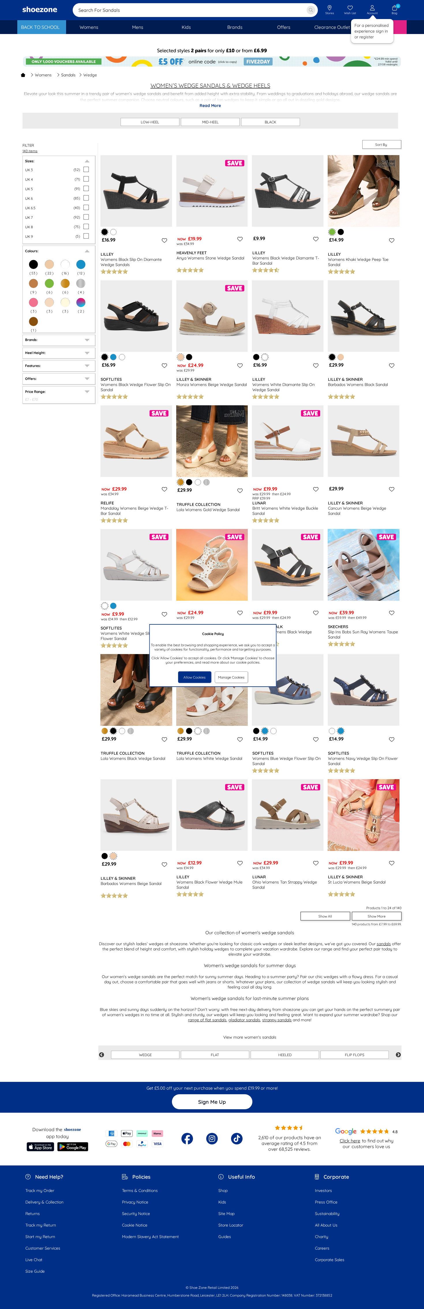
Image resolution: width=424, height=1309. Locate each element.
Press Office (326, 1202)
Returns (32, 1213)
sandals (384, 943)
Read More (210, 105)
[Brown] (33, 321)
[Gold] (65, 283)
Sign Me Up (212, 1102)
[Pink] (33, 302)
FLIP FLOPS (354, 1054)
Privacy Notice (135, 1202)
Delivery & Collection (44, 1202)
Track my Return (40, 1225)
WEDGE (145, 1054)
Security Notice (136, 1213)
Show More (377, 916)
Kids (222, 1202)
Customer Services (42, 1248)
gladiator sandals (244, 1019)
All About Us (326, 1225)
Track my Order (39, 1190)
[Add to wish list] (163, 240)
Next (398, 1055)
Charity (321, 1236)
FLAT (215, 1054)
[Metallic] (80, 283)
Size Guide (35, 1271)
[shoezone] (39, 10)
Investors (323, 1190)
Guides (224, 1236)
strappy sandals (277, 1019)
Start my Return (40, 1236)
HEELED (285, 1054)
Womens (43, 75)
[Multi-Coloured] (80, 302)
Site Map (226, 1213)
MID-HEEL (210, 122)
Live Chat (33, 1259)
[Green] (49, 283)
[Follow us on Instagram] (212, 1138)
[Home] (23, 75)
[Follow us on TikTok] (237, 1138)
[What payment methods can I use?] (134, 1138)
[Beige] (341, 357)
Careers (322, 1248)
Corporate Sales (329, 1259)
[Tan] (33, 283)
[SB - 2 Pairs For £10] (212, 51)
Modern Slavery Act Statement (150, 1236)
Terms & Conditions (140, 1190)
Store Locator (230, 1225)
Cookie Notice (134, 1225)
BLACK (270, 122)
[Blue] (113, 357)
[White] (113, 232)
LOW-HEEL (150, 122)
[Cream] (65, 302)
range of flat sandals (207, 1019)
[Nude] (49, 302)
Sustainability (327, 1213)
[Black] (341, 232)
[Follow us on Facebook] (187, 1138)
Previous (101, 1055)
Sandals (68, 75)
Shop (223, 1190)
